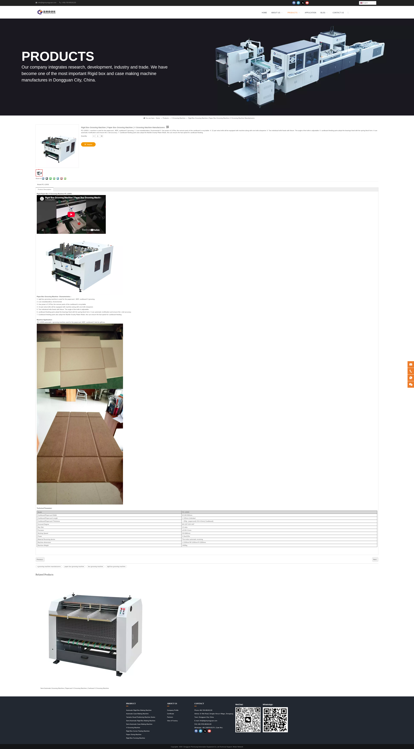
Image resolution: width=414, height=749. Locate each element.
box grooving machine (95, 566)
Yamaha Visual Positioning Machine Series (140, 717)
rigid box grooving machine (116, 566)
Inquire (89, 144)
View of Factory (172, 721)
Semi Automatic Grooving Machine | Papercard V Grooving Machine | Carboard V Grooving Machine (74, 688)
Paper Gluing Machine (133, 734)
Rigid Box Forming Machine (135, 738)
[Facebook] (294, 3)
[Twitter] (302, 3)
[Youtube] (307, 3)
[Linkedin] (298, 3)
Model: (39, 184)
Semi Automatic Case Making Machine (139, 724)
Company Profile (172, 710)
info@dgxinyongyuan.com (47, 2)
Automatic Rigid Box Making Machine (138, 710)
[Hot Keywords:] (348, 13)
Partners (170, 717)
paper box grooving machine (74, 566)
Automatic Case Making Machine (137, 714)
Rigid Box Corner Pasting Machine (138, 731)
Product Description (44, 189)
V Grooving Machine (133, 727)
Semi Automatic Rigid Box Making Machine (140, 721)
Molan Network (238, 747)
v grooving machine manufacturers (49, 566)
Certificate (170, 714)
